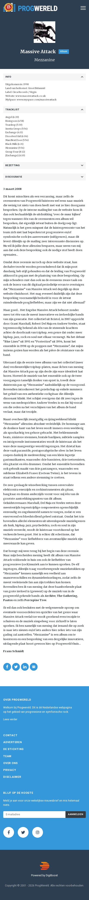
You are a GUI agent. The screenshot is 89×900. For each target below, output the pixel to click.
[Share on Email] (34, 667)
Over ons (10, 763)
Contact (10, 735)
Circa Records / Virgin (25, 92)
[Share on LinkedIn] (25, 667)
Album (63, 51)
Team (7, 756)
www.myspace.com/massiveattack (37, 99)
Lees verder (10, 719)
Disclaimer (12, 776)
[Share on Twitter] (16, 667)
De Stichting (13, 749)
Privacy (9, 770)
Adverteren (12, 742)
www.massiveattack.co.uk (31, 96)
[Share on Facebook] (7, 667)
